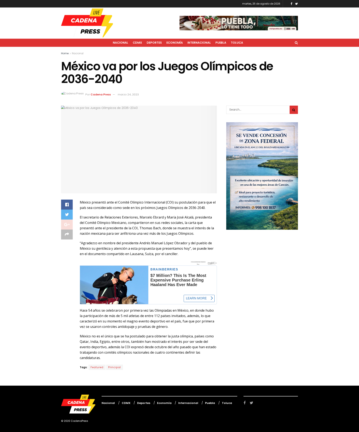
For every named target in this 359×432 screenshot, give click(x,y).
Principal (114, 367)
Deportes (154, 43)
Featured (97, 367)
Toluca (237, 43)
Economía (174, 43)
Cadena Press (101, 94)
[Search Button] (294, 110)
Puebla (220, 43)
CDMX (137, 43)
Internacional (199, 43)
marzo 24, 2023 (128, 94)
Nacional (120, 43)
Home (65, 53)
